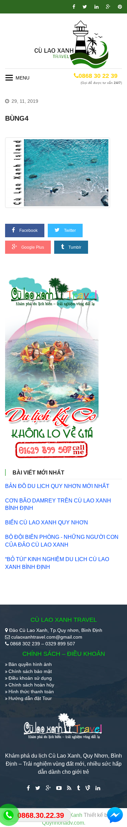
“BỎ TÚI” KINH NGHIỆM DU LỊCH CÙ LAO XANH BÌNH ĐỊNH (57, 563)
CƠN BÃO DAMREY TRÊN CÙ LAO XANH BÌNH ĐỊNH (58, 504)
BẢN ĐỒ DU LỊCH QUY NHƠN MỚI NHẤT (57, 486)
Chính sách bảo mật (30, 671)
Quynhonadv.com (63, 823)
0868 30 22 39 (98, 75)
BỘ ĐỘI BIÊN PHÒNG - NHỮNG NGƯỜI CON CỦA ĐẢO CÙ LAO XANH (62, 541)
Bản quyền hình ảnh (30, 664)
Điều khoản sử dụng (30, 678)
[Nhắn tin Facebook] (115, 815)
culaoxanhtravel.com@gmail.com (46, 637)
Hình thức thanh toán (31, 691)
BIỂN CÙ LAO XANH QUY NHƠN (46, 522)
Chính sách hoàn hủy (31, 684)
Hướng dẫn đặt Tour (30, 698)
